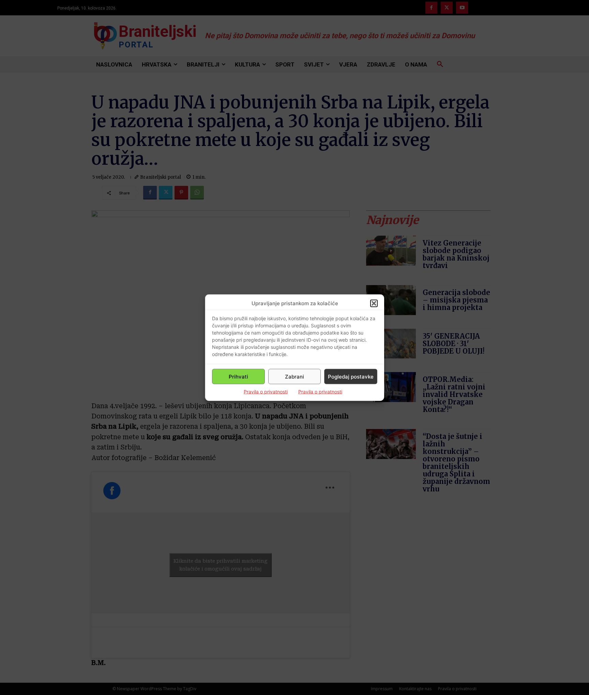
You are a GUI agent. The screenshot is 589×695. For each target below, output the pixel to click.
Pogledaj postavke (351, 376)
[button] (374, 303)
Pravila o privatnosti (266, 392)
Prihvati (238, 376)
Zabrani (294, 376)
